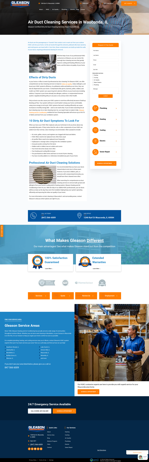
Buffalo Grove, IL (11, 355)
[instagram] (41, 449)
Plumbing (103, 108)
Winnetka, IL (44, 355)
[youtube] (35, 449)
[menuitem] (41, 9)
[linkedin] (32, 449)
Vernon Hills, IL (45, 350)
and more (44, 358)
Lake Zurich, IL (45, 347)
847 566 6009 (12, 367)
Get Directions (101, 450)
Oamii (119, 461)
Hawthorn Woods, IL (12, 347)
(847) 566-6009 (108, 3)
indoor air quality (67, 84)
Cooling (103, 130)
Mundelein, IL (10, 352)
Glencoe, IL (9, 358)
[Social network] (38, 449)
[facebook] (29, 449)
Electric (102, 141)
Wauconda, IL (45, 352)
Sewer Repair (105, 152)
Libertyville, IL (10, 350)
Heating (103, 119)
